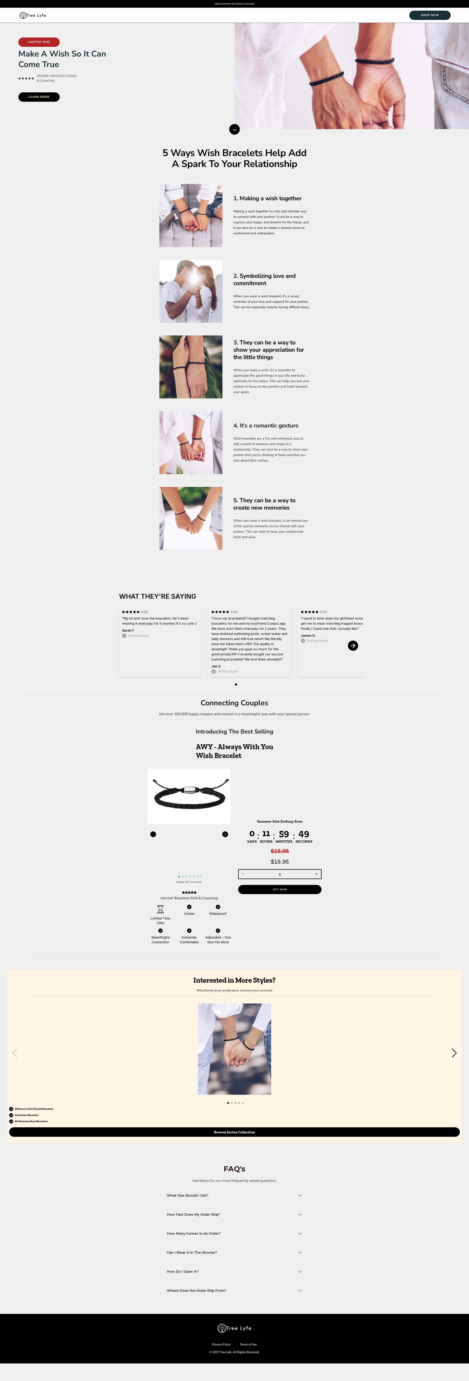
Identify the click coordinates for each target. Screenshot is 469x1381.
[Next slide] (353, 646)
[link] (430, 15)
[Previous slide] (153, 834)
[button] (280, 856)
